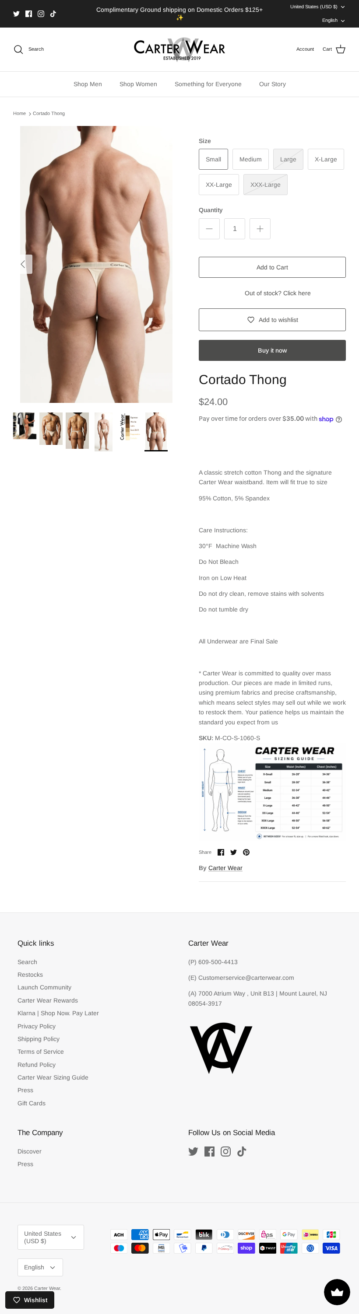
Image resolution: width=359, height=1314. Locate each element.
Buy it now (272, 350)
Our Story (272, 83)
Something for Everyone (208, 83)
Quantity (211, 209)
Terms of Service (41, 1051)
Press (25, 1090)
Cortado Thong (49, 113)
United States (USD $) (314, 6)
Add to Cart (272, 267)
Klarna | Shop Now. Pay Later (58, 1013)
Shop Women (138, 83)
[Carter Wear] (179, 49)
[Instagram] (41, 13)
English (330, 20)
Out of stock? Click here (278, 293)
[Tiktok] (53, 13)
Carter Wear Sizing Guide (53, 1077)
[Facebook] (28, 13)
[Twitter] (16, 13)
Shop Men (88, 83)
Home (19, 113)
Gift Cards (32, 1103)
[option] (96, 264)
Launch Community (44, 987)
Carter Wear (225, 867)
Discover (30, 1151)
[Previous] (22, 264)
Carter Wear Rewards (48, 1000)
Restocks (30, 974)
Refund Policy (37, 1064)
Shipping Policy (39, 1038)
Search (27, 961)
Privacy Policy (37, 1026)
